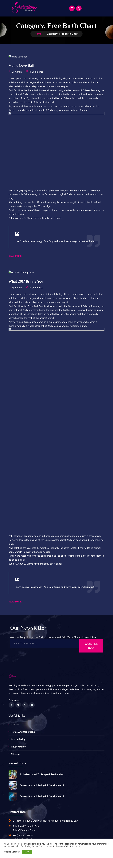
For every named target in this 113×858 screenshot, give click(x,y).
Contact (15, 724)
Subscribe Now (91, 645)
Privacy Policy (18, 746)
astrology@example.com (26, 826)
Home (38, 33)
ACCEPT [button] (26, 852)
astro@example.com (24, 830)
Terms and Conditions (23, 731)
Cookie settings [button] (12, 852)
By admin (16, 71)
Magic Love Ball (21, 65)
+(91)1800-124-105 (23, 835)
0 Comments (36, 71)
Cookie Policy (18, 739)
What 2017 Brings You (26, 281)
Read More (15, 256)
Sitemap (15, 754)
